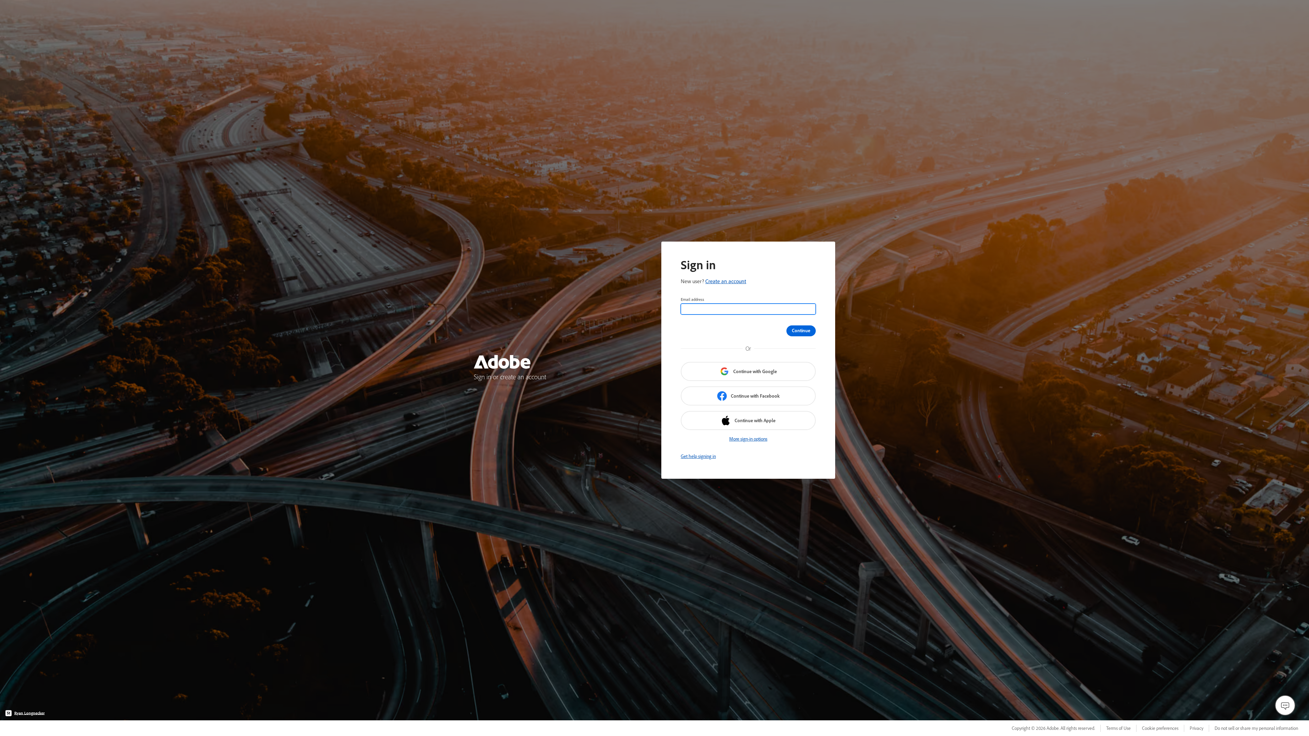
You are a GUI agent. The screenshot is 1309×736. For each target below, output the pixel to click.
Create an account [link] (725, 281)
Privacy (1196, 728)
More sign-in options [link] (748, 439)
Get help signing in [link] (698, 456)
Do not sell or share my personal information (1256, 728)
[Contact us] (1285, 705)
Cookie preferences (1160, 728)
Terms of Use (1118, 728)
